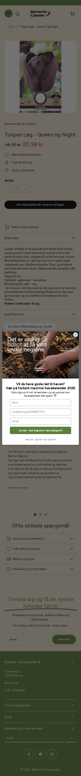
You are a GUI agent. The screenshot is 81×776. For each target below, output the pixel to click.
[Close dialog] (75, 335)
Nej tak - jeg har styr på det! (40, 439)
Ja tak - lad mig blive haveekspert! (40, 430)
